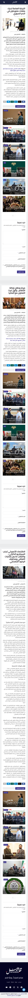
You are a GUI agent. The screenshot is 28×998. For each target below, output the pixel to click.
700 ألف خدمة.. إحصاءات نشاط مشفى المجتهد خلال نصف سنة (15, 339)
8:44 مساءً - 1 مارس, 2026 (19, 892)
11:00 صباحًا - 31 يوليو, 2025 (19, 16)
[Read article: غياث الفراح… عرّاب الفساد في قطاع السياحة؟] (14, 134)
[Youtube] (6, 987)
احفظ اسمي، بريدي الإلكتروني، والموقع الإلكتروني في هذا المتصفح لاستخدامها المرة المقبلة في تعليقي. (14, 266)
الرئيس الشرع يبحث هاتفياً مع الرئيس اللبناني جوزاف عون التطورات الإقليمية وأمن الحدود (14, 172)
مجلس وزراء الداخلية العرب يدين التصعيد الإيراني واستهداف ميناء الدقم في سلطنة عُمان (14, 889)
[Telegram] (10, 987)
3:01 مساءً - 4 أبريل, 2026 (19, 141)
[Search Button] (3, 2)
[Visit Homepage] (14, 2)
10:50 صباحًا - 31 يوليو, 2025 (19, 296)
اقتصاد (5, 862)
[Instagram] (14, 987)
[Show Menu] (25, 2)
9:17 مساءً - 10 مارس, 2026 (19, 193)
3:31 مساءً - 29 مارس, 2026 (19, 158)
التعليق (23, 229)
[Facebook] (21, 987)
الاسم (23, 246)
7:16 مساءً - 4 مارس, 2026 (19, 875)
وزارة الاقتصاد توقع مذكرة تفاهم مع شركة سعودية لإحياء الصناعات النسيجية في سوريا (14, 871)
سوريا (5, 162)
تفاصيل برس (21, 994)
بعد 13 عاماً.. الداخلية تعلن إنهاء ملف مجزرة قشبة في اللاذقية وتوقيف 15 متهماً (14, 189)
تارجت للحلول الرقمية (12, 995)
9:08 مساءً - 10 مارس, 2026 (19, 210)
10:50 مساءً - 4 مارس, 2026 (19, 857)
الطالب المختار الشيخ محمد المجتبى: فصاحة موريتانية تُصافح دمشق (15, 156)
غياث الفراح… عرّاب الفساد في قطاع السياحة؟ (15, 138)
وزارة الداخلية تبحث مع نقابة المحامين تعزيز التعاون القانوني (14, 855)
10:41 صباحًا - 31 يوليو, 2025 (19, 564)
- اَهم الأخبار (6, 110)
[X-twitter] (17, 987)
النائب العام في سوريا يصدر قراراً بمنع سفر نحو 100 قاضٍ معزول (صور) (14, 69)
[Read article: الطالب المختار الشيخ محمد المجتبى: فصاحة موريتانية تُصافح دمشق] (14, 152)
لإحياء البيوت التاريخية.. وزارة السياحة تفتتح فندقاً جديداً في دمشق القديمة (14, 208)
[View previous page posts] (15, 216)
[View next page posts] (13, 216)
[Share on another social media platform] (4, 102)
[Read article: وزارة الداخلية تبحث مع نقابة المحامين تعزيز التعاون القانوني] (14, 851)
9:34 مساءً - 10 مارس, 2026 (19, 175)
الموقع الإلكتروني (21, 259)
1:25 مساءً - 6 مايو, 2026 (19, 123)
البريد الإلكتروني (21, 253)
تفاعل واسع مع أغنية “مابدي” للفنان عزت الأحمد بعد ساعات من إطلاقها (15, 121)
